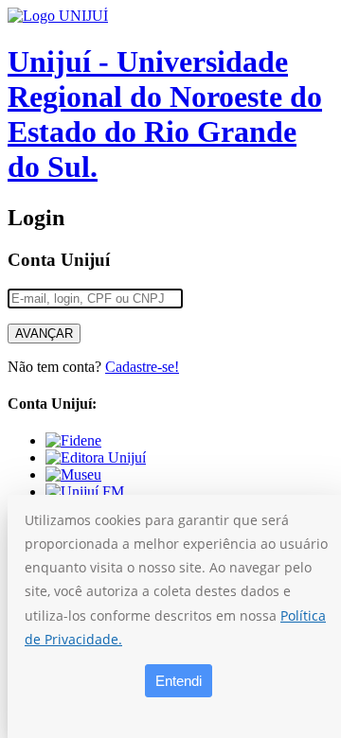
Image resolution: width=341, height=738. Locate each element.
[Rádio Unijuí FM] (84, 491)
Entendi (178, 681)
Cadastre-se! (142, 367)
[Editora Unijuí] (95, 457)
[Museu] (73, 474)
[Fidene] (73, 440)
